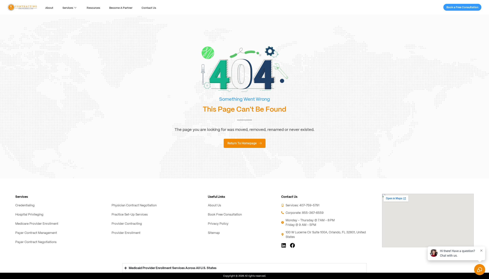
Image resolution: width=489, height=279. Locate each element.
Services (67, 8)
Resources (93, 8)
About (49, 8)
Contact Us (149, 8)
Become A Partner (120, 8)
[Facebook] (292, 245)
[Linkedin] (283, 245)
